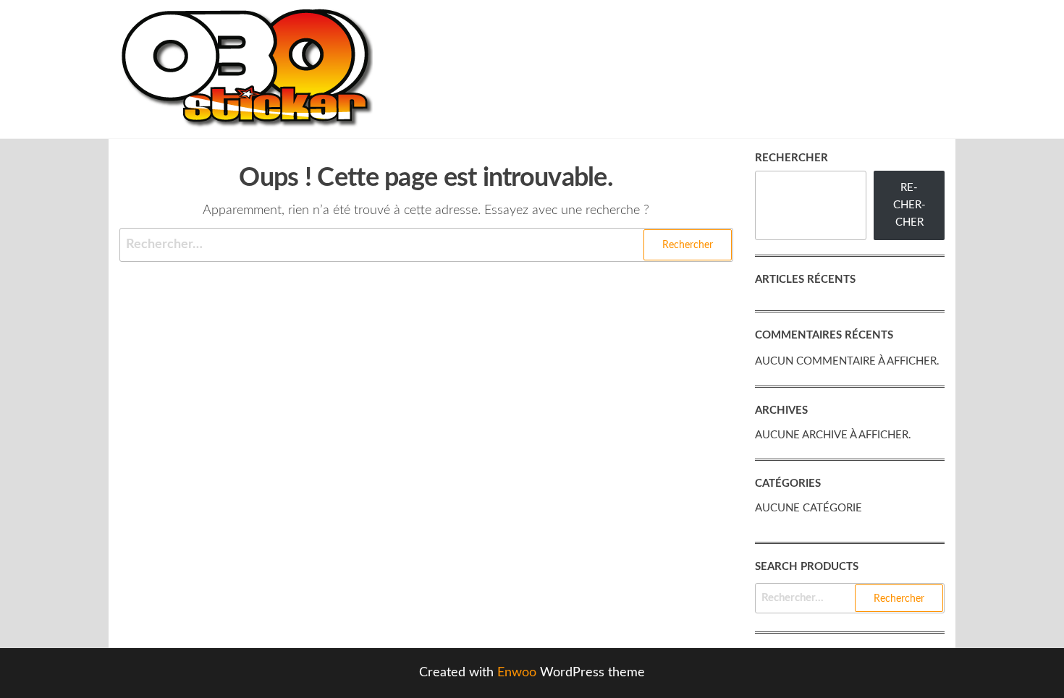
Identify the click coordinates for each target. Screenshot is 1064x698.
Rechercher (791, 158)
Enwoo (516, 672)
